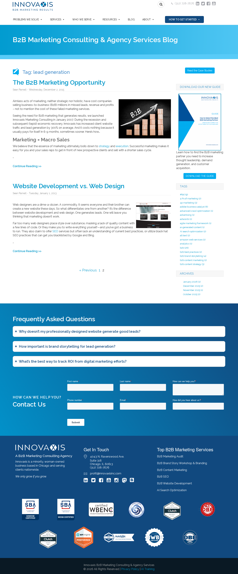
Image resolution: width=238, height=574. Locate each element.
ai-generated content (192, 227)
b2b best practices (191, 252)
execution (122, 146)
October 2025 (190, 294)
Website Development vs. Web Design (68, 186)
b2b (184, 248)
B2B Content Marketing (172, 470)
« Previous (88, 270)
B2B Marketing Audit (170, 456)
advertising (187, 215)
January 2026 (190, 281)
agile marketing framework (195, 223)
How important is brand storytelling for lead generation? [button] (67, 346)
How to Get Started (183, 19)
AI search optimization (193, 231)
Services (55, 19)
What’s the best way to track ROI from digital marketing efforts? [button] (72, 361)
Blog (131, 19)
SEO (55, 231)
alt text (185, 235)
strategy (104, 146)
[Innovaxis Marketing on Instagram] (116, 481)
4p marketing (188, 202)
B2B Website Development (174, 483)
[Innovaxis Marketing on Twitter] (93, 481)
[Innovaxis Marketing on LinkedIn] (86, 481)
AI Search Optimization (172, 490)
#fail (184, 194)
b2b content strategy (192, 264)
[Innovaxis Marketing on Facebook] (101, 481)
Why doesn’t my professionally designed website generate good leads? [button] (79, 331)
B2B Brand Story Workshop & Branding (182, 463)
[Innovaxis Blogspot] (131, 481)
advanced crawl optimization (196, 211)
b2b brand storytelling (193, 256)
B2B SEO (163, 476)
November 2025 (191, 290)
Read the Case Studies (199, 70)
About (146, 19)
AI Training (148, 569)
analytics (186, 243)
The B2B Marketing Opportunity (59, 82)
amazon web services (193, 239)
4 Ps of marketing (190, 198)
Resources (110, 19)
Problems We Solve (26, 19)
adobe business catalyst (194, 206)
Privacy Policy (130, 569)
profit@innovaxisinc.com (105, 473)
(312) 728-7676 (184, 3)
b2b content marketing (193, 260)
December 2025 (191, 286)
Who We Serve (81, 19)
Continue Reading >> (27, 166)
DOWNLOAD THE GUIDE (200, 176)
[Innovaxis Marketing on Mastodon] (124, 481)
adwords (186, 219)
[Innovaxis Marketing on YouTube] (109, 481)
